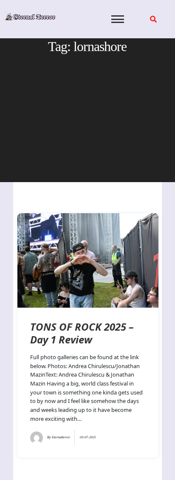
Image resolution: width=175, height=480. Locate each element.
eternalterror (61, 437)
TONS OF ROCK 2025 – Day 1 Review (82, 333)
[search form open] (153, 19)
